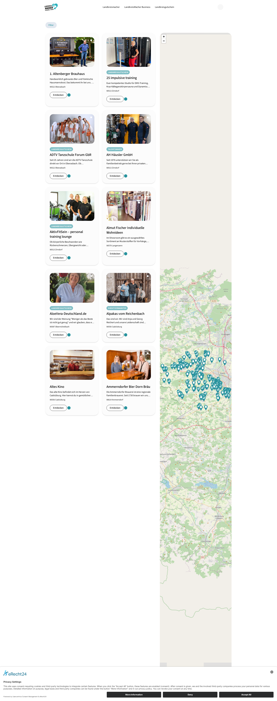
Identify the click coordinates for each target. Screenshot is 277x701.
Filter (51, 25)
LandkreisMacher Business (137, 7)
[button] (193, 389)
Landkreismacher (111, 7)
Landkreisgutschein (164, 7)
